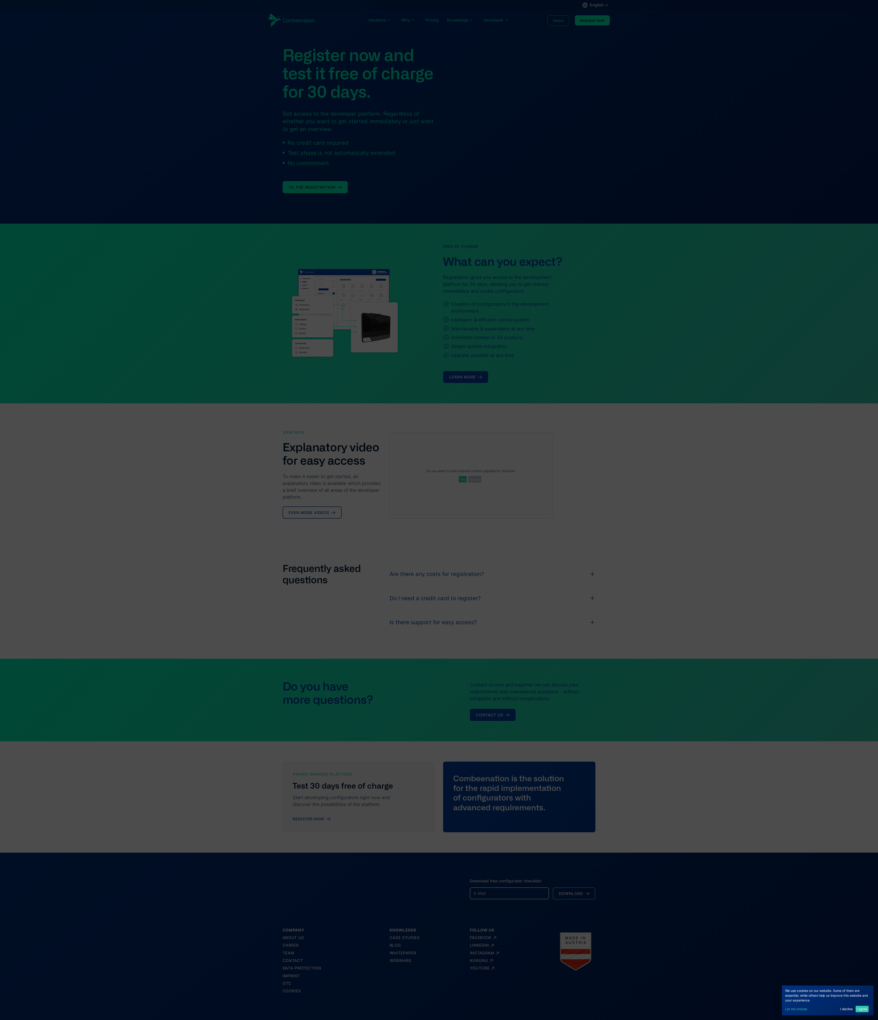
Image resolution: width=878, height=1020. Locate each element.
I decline (846, 1009)
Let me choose (796, 1009)
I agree (862, 1009)
